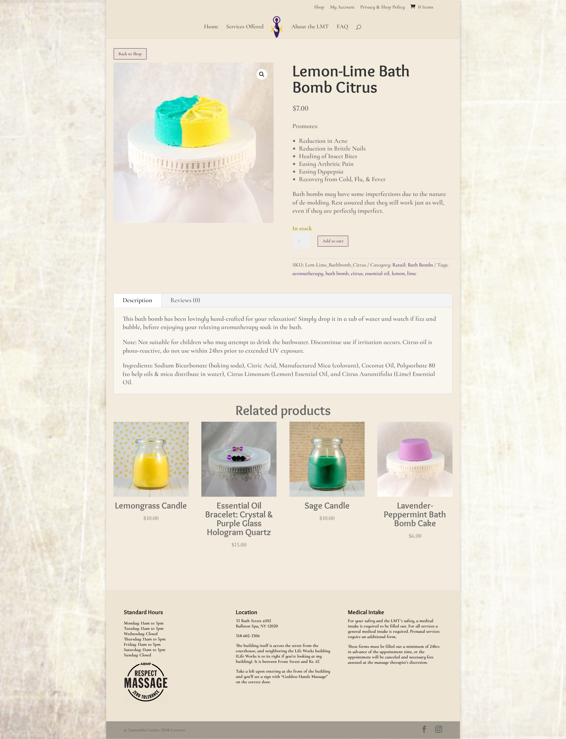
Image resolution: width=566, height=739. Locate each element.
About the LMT (310, 27)
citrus (357, 273)
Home (211, 27)
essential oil (377, 273)
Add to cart (333, 240)
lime (411, 273)
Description (137, 300)
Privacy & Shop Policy (382, 7)
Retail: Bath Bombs (412, 264)
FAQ (342, 27)
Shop (319, 7)
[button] (261, 74)
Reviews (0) (185, 300)
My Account (342, 7)
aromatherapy (307, 273)
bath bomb (336, 273)
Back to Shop (130, 53)
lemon (398, 273)
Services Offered (245, 27)
